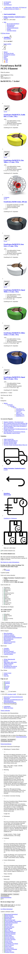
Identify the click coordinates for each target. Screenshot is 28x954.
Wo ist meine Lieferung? (10, 652)
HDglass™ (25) (20, 414)
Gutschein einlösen (8, 654)
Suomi (10, 940)
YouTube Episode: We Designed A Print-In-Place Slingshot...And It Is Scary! (14, 432)
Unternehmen (7, 706)
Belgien (11, 915)
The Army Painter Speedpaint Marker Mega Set (15, 445)
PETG (14, 407)
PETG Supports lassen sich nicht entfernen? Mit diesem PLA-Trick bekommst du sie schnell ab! (15, 424)
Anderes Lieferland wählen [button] (7, 911)
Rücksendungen (11, 25)
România (12, 952)
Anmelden (6, 648)
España (10, 924)
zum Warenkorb (8, 4)
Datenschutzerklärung (21, 736)
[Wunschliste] (5, 46)
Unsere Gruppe (7, 673)
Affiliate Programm (8, 663)
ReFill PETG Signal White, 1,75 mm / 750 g (14, 290)
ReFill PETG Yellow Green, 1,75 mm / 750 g (14, 333)
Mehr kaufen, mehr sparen (10, 662)
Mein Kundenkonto (8, 639)
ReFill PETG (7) (20, 416)
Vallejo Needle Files (9, 439)
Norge (10, 950)
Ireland (10, 928)
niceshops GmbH (12, 694)
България (12, 920)
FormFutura (10, 404)
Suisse (10, 946)
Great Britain (15, 943)
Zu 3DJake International (7, 909)
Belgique (12, 917)
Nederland (13, 932)
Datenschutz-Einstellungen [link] (10, 703)
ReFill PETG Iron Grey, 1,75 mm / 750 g (14, 245)
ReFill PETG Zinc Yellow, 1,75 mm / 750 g (14, 161)
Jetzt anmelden (7, 38)
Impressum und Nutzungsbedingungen (13, 696)
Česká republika (17, 921)
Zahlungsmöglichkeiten (12, 28)
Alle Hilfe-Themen (11, 30)
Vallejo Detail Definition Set (11, 440)
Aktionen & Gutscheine (9, 641)
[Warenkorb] (15, 48)
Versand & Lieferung (9, 634)
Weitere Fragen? (8, 643)
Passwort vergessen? (9, 651)
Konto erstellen (7, 44)
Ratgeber (6, 660)
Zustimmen (3, 739)
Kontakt (9, 29)
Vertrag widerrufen (5, 710)
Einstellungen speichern (6, 894)
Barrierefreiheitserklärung (10, 702)
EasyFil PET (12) (20, 410)
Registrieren (7, 650)
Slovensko (13, 939)
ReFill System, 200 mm (15, 202)
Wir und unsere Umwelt (9, 667)
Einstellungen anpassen (6, 741)
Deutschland (14, 922)
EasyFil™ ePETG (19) (19, 412)
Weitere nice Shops (8, 708)
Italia (9, 929)
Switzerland (14, 949)
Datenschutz (7, 698)
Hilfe (5, 22)
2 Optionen (6, 197)
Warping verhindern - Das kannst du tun (13, 422)
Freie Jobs (6, 675)
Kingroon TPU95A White (10, 443)
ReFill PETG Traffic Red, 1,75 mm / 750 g (14, 115)
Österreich (12, 934)
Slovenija (12, 938)
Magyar (11, 931)
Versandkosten (10, 26)
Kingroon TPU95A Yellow (10, 442)
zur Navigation (7, 2)
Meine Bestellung (8, 633)
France (10, 925)
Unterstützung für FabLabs (10, 666)
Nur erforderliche (11, 739)
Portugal (11, 936)
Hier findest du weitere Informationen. (10, 562)
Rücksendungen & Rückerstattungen (13, 637)
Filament (12, 406)
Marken (6, 403)
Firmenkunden (7, 640)
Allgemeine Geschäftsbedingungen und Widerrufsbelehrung (13, 700)
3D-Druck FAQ (8, 665)
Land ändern (13, 691)
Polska (10, 935)
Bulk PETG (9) (20, 409)
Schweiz (11, 945)
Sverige (11, 942)
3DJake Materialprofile (9, 659)
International (14, 914)
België (10, 918)
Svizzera (11, 947)
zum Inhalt (6, 3)
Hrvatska (12, 927)
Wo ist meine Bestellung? (13, 23)
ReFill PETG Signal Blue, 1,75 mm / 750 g (14, 378)
